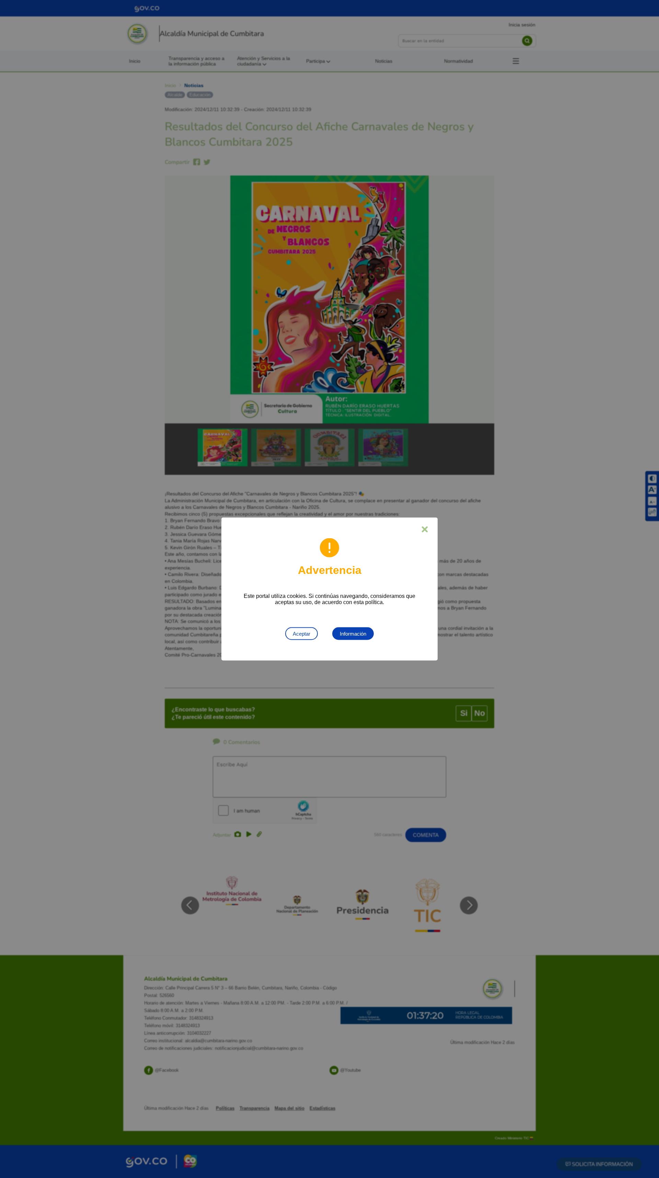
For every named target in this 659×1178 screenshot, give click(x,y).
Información (353, 634)
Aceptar (301, 634)
